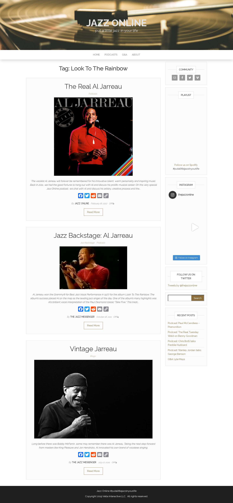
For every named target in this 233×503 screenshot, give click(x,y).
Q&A (124, 54)
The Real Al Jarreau (93, 86)
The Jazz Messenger (82, 317)
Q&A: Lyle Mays (176, 359)
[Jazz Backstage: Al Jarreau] (93, 267)
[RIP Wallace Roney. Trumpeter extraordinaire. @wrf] (177, 245)
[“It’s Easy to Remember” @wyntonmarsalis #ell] (177, 227)
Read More (93, 212)
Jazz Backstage (87, 243)
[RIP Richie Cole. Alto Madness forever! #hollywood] (177, 210)
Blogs (92, 356)
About (136, 54)
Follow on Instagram (188, 258)
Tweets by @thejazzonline (182, 285)
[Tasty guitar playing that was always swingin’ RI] (195, 210)
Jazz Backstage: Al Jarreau (93, 235)
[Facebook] (81, 196)
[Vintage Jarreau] (93, 399)
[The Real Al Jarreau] (93, 136)
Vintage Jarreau (93, 349)
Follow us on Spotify (186, 165)
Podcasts (111, 54)
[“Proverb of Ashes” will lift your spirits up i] (195, 245)
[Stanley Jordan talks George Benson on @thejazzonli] (195, 227)
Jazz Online (116, 22)
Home (96, 54)
